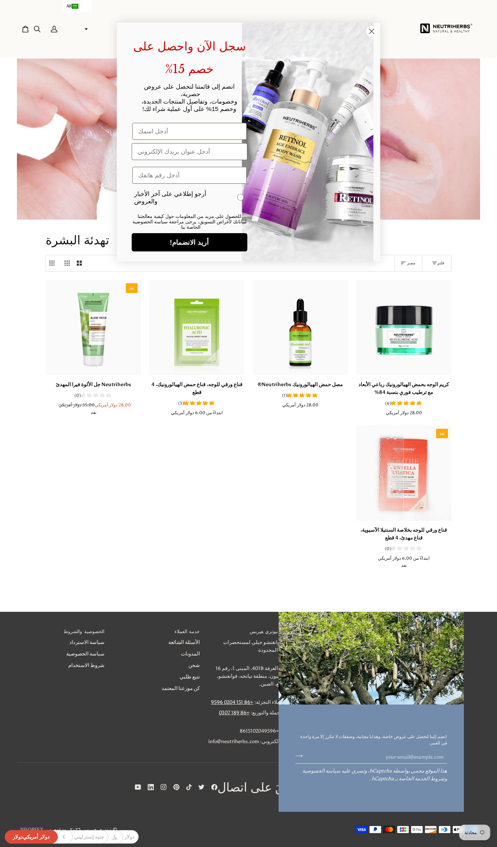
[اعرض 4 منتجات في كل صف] (53, 263)
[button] (77, 6)
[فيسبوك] (214, 787)
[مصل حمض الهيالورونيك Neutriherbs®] (300, 327)
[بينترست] (176, 787)
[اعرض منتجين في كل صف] (79, 263)
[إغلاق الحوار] (372, 31)
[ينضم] (301, 756)
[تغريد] (201, 787)
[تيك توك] (189, 787)
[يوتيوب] (138, 787)
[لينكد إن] (151, 787)
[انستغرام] (164, 787)
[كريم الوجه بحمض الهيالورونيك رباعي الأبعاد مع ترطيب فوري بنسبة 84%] (403, 327)
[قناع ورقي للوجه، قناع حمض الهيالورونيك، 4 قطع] (196, 327)
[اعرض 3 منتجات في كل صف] (67, 263)
